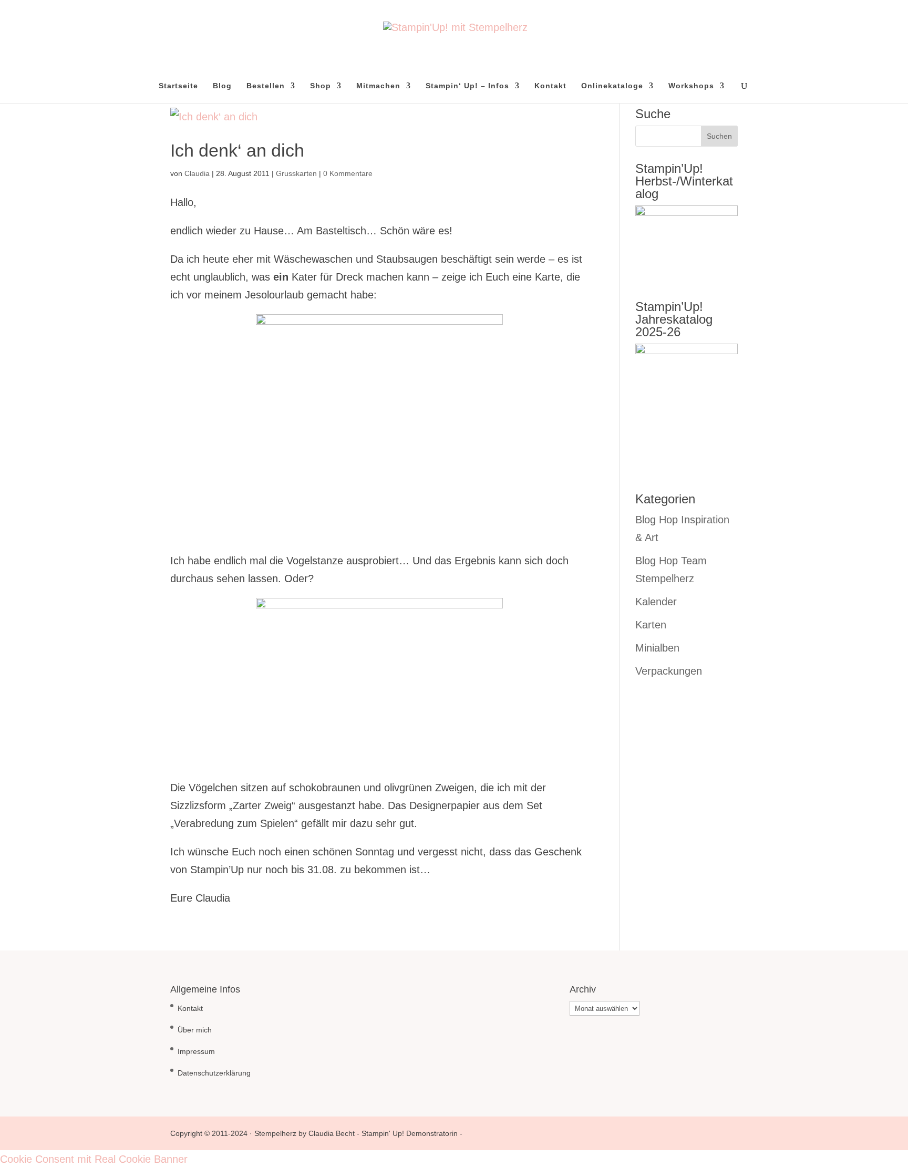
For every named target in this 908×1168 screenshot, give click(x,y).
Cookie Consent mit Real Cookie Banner (94, 1159)
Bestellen (265, 86)
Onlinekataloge (612, 86)
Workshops (691, 86)
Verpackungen (668, 671)
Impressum (196, 1051)
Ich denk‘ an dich (237, 150)
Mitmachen (378, 86)
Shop (320, 86)
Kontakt (550, 86)
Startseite (178, 86)
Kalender (656, 601)
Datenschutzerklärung (214, 1073)
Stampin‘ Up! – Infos (467, 86)
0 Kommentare (348, 173)
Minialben (657, 648)
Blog (222, 86)
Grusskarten (296, 173)
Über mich (195, 1030)
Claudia (197, 173)
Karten (650, 624)
